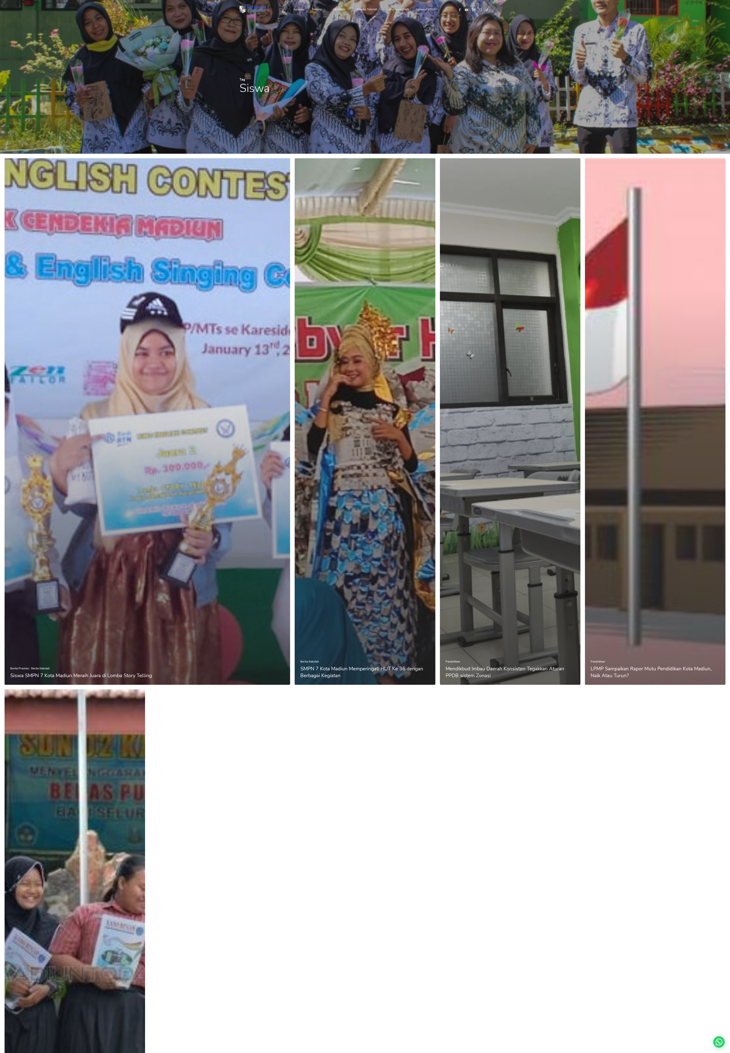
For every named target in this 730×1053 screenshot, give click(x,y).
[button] (719, 1042)
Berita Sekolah (40, 668)
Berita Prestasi (19, 668)
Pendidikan (453, 661)
